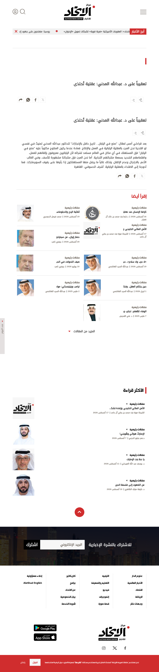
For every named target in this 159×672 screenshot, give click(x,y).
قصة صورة (104, 603)
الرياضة (138, 596)
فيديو (106, 590)
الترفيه (105, 576)
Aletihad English (32, 583)
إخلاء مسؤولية (34, 576)
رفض (22, 662)
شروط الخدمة (68, 603)
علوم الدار (137, 576)
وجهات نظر (136, 603)
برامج (72, 583)
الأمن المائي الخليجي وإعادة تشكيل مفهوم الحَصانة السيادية (126, 408)
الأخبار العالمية (135, 583)
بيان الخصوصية (67, 596)
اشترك (32, 545)
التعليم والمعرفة (100, 583)
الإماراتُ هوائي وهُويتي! (132, 434)
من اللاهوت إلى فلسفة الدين (129, 485)
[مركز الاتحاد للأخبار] (79, 12)
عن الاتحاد (70, 590)
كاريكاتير (70, 576)
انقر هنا (78, 662)
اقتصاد (138, 590)
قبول (35, 662)
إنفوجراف (104, 596)
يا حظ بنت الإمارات (135, 459)
